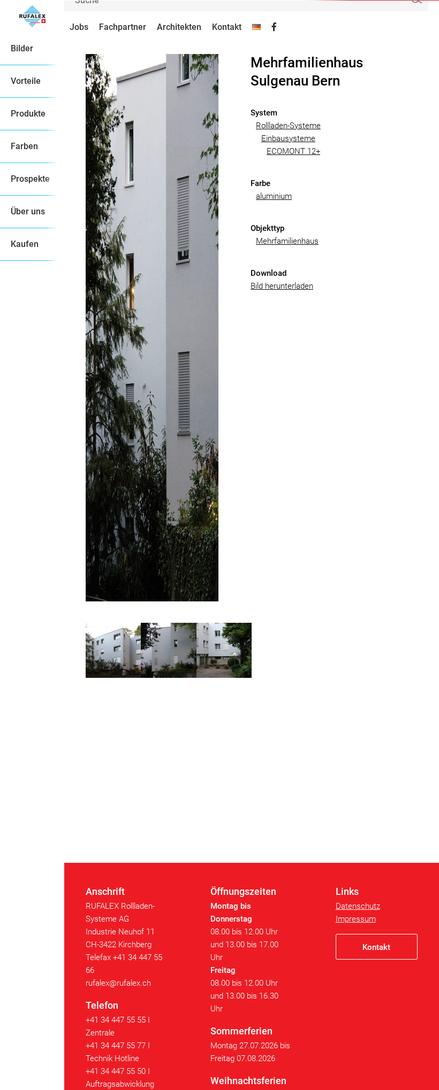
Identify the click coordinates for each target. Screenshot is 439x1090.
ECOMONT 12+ (293, 151)
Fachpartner (122, 27)
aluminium (274, 196)
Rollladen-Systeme (288, 125)
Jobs (79, 27)
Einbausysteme (288, 138)
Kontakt (226, 27)
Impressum (356, 919)
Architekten (179, 27)
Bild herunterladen (282, 286)
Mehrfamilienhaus (287, 241)
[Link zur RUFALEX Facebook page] (274, 27)
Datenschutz (358, 906)
